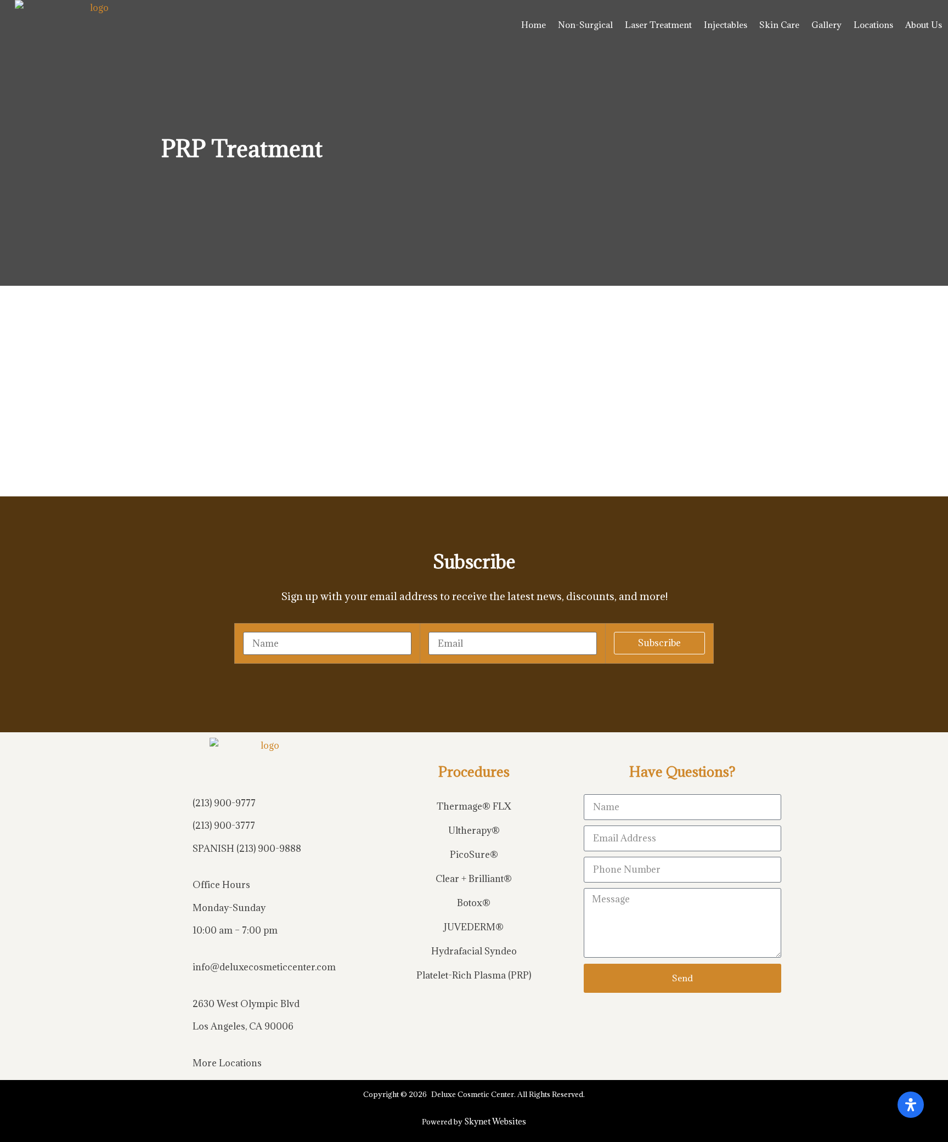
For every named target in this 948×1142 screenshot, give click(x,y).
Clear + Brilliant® (474, 879)
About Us (923, 24)
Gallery (826, 24)
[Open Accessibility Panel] (911, 1105)
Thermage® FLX (474, 806)
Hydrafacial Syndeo (474, 951)
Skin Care (779, 24)
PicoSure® (474, 855)
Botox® (473, 903)
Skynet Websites (495, 1121)
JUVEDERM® (474, 927)
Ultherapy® (474, 830)
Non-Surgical (585, 24)
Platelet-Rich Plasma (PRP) (473, 975)
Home (533, 24)
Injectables (725, 24)
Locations (873, 24)
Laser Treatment (658, 24)
